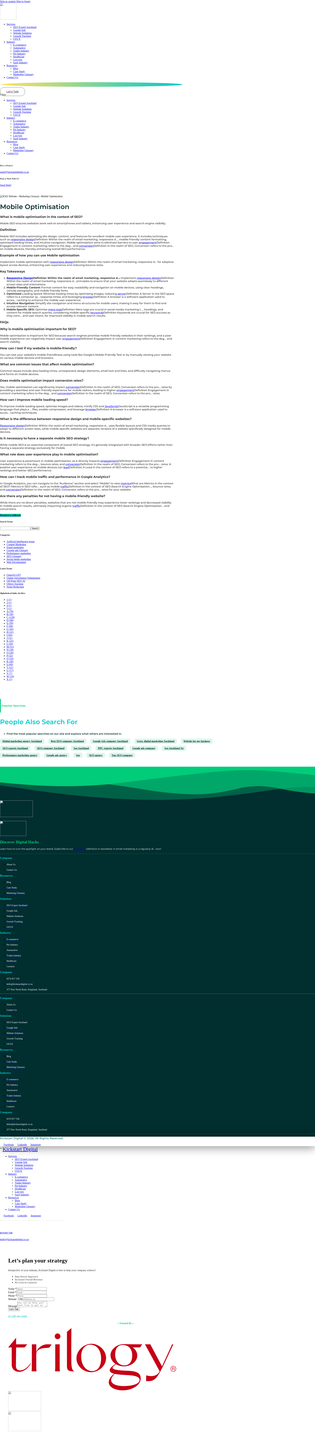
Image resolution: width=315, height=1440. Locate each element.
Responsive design (12, 425)
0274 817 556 (6, 1233)
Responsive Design (20, 278)
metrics (126, 483)
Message (12, 1306)
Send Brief (5, 185)
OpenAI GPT (14, 575)
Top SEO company (122, 755)
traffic (64, 486)
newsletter (80, 848)
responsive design (23, 239)
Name (12, 1288)
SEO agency (96, 755)
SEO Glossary (14, 556)
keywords (96, 312)
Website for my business (196, 741)
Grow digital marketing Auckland (155, 741)
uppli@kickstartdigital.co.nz (14, 172)
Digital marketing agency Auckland (22, 741)
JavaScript (112, 406)
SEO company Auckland (50, 748)
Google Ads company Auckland (110, 741)
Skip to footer (23, 1)
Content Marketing (16, 544)
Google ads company (143, 748)
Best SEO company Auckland (67, 741)
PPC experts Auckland (110, 748)
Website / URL (16, 1299)
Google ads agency (56, 755)
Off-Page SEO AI (16, 580)
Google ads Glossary (17, 550)
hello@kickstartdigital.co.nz (14, 1239)
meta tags (55, 309)
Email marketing (15, 547)
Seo (78, 755)
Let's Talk (14, 1309)
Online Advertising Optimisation (23, 578)
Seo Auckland (81, 748)
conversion (86, 245)
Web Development (16, 562)
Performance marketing (19, 553)
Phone (12, 1295)
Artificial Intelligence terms (21, 541)
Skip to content (8, 1)
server (122, 293)
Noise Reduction (15, 586)
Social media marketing (19, 559)
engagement (148, 242)
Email (12, 1292)
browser (88, 296)
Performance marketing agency (19, 755)
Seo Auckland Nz (174, 748)
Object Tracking (15, 583)
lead (66, 467)
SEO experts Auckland (15, 748)
